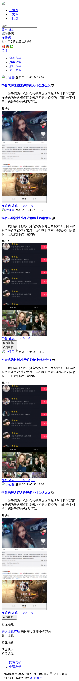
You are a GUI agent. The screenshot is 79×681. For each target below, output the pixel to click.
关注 (5, 50)
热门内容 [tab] (15, 66)
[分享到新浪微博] (3, 46)
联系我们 (15, 662)
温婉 (15, 205)
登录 (5, 29)
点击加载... (9, 342)
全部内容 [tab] (15, 58)
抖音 (5, 338)
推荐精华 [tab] (15, 62)
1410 (20, 338)
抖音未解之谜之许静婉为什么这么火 (26, 85)
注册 (11, 29)
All (56, 673)
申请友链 (15, 666)
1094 (23, 205)
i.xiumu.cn (36, 677)
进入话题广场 (11, 631)
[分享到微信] (12, 46)
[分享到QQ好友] (7, 46)
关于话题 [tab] (15, 70)
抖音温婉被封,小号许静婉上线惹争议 (26, 218)
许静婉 (6, 37)
